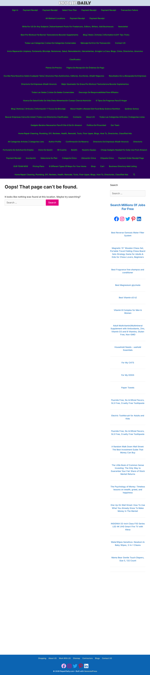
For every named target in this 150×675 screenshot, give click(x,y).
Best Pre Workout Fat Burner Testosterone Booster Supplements (49, 35)
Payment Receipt (30, 10)
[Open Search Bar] (134, 174)
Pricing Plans (38, 166)
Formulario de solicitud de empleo (18, 150)
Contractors (87, 658)
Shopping (42, 658)
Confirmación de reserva (77, 141)
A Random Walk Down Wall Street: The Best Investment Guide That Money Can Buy (127, 449)
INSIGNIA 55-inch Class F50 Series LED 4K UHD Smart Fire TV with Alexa (128, 526)
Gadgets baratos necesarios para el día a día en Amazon (56, 125)
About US (90, 117)
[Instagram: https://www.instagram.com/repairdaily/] (122, 219)
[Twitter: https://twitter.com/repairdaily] (128, 219)
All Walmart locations (55, 18)
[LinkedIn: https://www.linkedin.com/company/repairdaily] (139, 219)
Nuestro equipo (89, 150)
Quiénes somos (132, 109)
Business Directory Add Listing (123, 166)
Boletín (74, 150)
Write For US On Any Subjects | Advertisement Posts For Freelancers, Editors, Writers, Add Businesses (68, 26)
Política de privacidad (96, 125)
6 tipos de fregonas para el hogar (111, 100)
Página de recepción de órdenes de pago (85, 67)
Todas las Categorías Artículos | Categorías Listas (122, 117)
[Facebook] (116, 219)
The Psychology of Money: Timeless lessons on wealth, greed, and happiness (128, 489)
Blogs (97, 658)
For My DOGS (127, 375)
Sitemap (76, 658)
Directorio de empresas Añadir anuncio (39, 84)
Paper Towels (127, 387)
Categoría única (69, 158)
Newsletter (123, 26)
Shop (93, 166)
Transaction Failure (129, 10)
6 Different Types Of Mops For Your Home (67, 166)
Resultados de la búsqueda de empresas (127, 76)
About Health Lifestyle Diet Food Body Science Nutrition (95, 109)
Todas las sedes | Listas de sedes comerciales (53, 92)
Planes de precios (54, 67)
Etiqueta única (107, 158)
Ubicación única (88, 158)
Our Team (115, 125)
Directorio (137, 141)
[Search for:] (25, 202)
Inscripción (31, 158)
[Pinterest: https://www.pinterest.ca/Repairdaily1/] (133, 219)
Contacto (77, 117)
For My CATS (128, 362)
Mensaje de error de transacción (95, 43)
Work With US (65, 658)
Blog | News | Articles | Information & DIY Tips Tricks (106, 35)
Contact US (120, 43)
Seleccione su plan (49, 158)
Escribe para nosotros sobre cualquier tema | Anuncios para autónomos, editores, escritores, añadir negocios (54, 76)
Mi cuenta (61, 150)
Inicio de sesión (45, 150)
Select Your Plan (69, 10)
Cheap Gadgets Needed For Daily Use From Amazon (124, 150)
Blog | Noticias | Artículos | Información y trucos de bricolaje (38, 109)
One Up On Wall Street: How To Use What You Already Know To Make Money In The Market (128, 508)
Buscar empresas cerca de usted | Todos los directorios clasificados (36, 117)
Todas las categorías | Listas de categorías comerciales (50, 43)
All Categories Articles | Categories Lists (26, 141)
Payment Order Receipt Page (131, 158)
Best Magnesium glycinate (127, 285)
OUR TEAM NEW (20, 166)
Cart (102, 166)
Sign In (15, 10)
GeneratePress (90, 671)
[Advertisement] (127, 611)
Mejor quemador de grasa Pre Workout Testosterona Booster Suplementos (95, 84)
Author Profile (55, 141)
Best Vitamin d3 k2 (128, 297)
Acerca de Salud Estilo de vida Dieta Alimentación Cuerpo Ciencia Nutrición (57, 100)
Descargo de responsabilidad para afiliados (98, 92)
